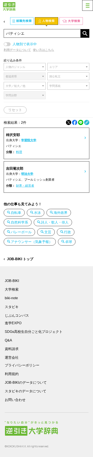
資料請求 (12, 349)
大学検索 (12, 289)
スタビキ (12, 306)
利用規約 (12, 374)
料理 (19, 152)
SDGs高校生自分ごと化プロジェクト (34, 331)
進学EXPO (13, 323)
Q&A (8, 340)
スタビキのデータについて (25, 391)
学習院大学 (28, 140)
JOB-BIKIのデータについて (26, 382)
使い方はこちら (43, 50)
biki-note (11, 298)
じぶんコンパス (17, 315)
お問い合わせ (15, 400)
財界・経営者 (25, 185)
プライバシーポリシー (22, 365)
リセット (15, 110)
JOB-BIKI (12, 281)
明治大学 (27, 173)
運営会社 (12, 357)
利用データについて (17, 50)
